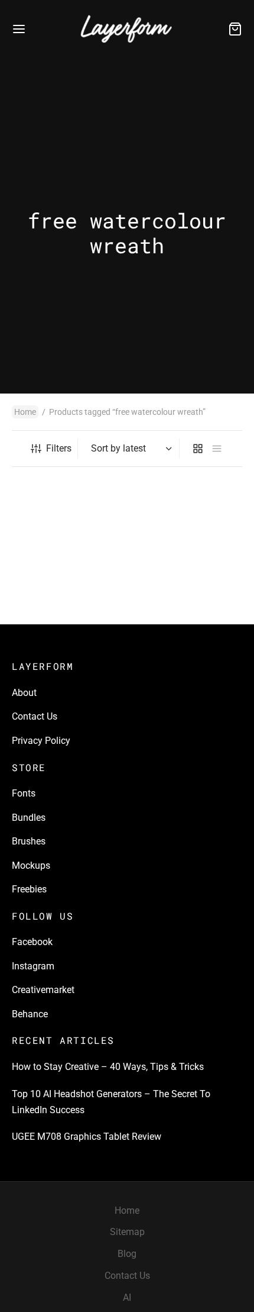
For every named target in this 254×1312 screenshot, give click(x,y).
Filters (58, 448)
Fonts (23, 793)
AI (127, 1297)
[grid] (197, 449)
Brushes (28, 841)
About (24, 692)
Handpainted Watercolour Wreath (65, 604)
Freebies (29, 889)
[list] (216, 449)
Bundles (28, 817)
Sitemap (127, 1231)
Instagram (33, 966)
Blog (127, 1253)
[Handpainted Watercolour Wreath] (67, 546)
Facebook (32, 941)
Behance (30, 1014)
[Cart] (235, 29)
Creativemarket (43, 989)
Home (25, 412)
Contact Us (34, 716)
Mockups (31, 865)
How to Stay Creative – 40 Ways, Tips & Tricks (108, 1066)
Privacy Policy (41, 740)
